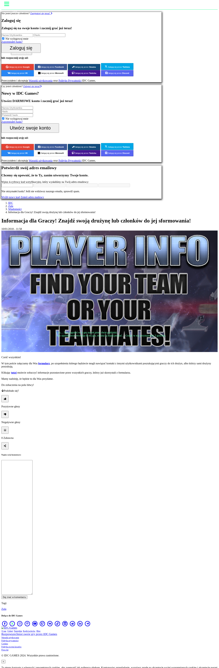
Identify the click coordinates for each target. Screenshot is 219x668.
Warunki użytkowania (10, 637)
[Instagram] (19, 623)
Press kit (4, 650)
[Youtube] (34, 623)
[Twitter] (12, 623)
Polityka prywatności (9, 640)
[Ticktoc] (57, 623)
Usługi (10, 631)
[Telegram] (87, 623)
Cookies (4, 644)
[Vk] (50, 623)
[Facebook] (4, 623)
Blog (38, 631)
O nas (4, 631)
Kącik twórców (29, 631)
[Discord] (65, 623)
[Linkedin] (80, 623)
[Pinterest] (27, 623)
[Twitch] (42, 623)
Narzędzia (18, 631)
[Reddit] (72, 623)
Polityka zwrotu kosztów (11, 647)
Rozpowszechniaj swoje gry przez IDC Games (29, 634)
